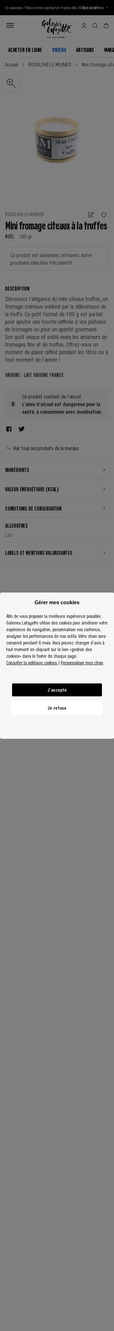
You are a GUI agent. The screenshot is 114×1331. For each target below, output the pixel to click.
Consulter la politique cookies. (31, 662)
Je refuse (57, 708)
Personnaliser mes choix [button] (82, 662)
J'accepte (57, 690)
